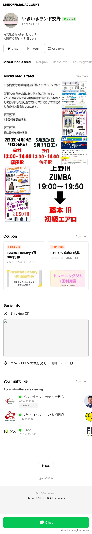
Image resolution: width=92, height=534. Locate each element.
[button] (32, 48)
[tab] (17, 62)
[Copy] (71, 363)
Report (31, 498)
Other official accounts (51, 498)
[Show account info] (69, 19)
